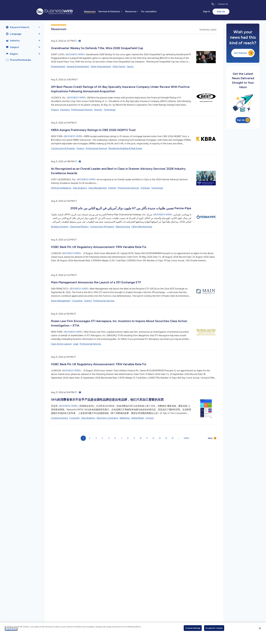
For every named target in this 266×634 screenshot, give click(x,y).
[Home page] (55, 11)
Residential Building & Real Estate (125, 148)
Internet (112, 187)
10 (141, 438)
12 (153, 438)
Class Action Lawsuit (61, 343)
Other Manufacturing (141, 226)
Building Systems (59, 226)
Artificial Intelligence (61, 187)
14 (166, 438)
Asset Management (60, 300)
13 (160, 438)
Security (98, 109)
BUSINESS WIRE (75, 54)
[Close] (260, 628)
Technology (110, 109)
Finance (55, 109)
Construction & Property (63, 148)
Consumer (74, 418)
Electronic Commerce (107, 418)
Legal (75, 343)
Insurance (65, 109)
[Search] (213, 4)
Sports (130, 66)
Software (145, 187)
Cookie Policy (11, 629)
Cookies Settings (192, 628)
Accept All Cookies (214, 628)
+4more (149, 418)
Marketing (125, 418)
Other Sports (119, 66)
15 (172, 438)
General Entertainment (78, 66)
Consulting (77, 300)
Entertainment (58, 66)
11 (147, 438)
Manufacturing (123, 226)
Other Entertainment (100, 66)
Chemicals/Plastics (79, 226)
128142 (186, 438)
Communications (59, 418)
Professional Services (82, 109)
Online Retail (137, 418)
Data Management (97, 187)
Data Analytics (80, 187)
